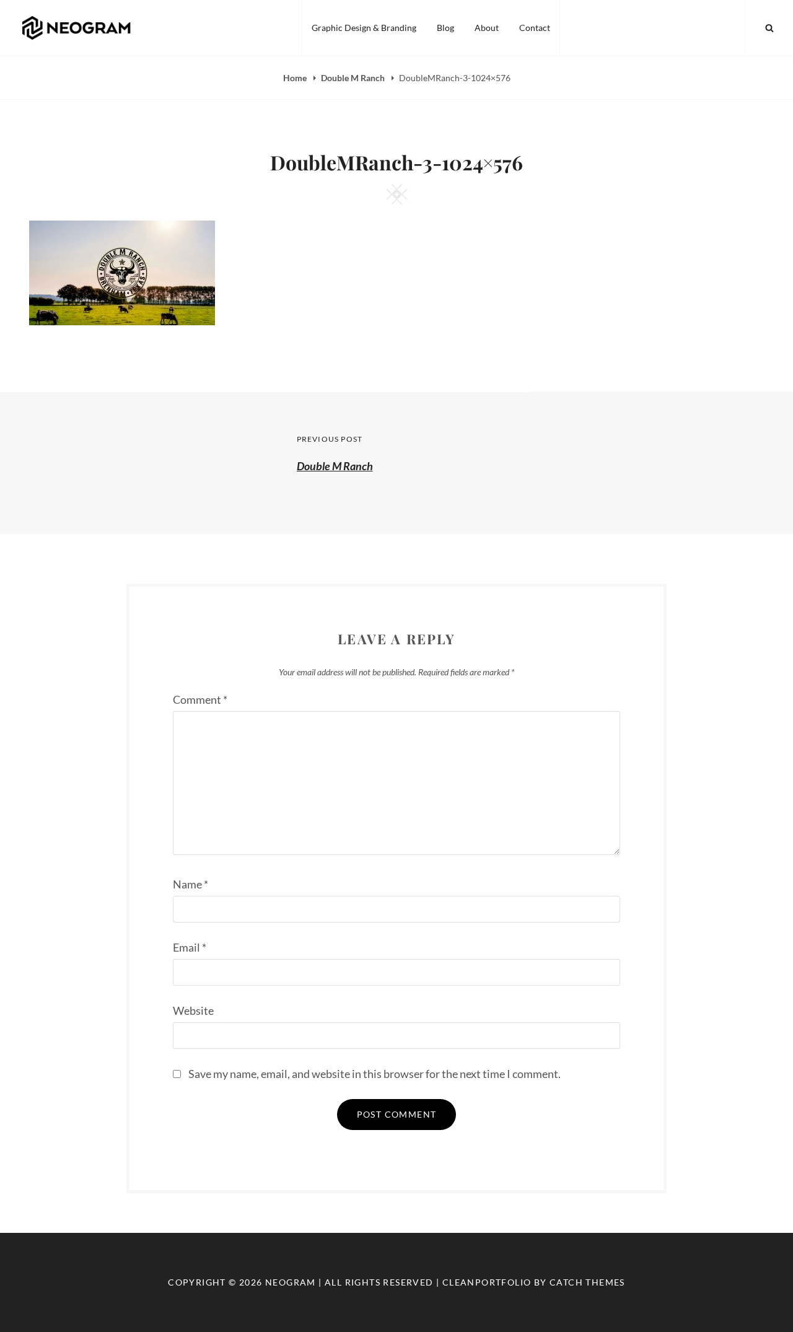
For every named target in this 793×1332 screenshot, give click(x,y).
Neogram (290, 1282)
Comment (200, 699)
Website (193, 1010)
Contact (534, 27)
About (487, 27)
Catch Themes (587, 1282)
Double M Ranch (354, 77)
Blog (445, 27)
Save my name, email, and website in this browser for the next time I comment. (374, 1073)
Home (296, 77)
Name (190, 884)
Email (189, 947)
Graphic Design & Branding (364, 27)
